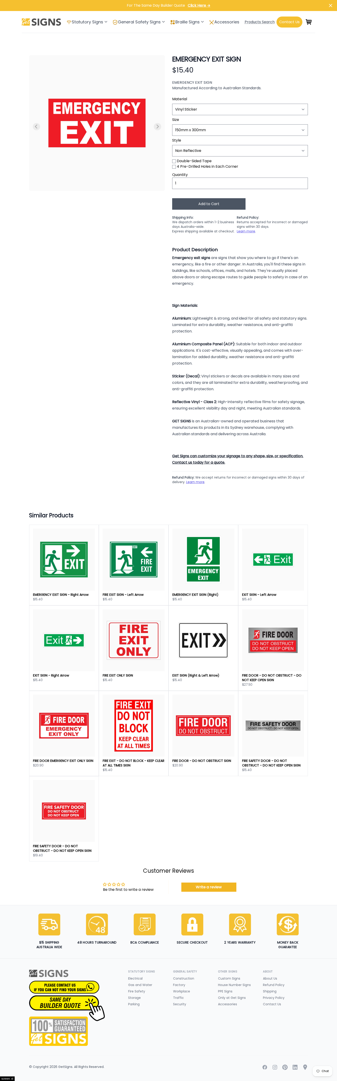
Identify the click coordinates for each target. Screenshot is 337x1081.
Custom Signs (229, 978)
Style (176, 140)
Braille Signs (187, 22)
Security (179, 1004)
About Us (270, 978)
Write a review (209, 887)
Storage (134, 997)
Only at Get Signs (232, 997)
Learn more (246, 231)
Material (179, 99)
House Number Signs (234, 985)
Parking (134, 1004)
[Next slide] (157, 126)
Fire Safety (136, 991)
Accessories (226, 22)
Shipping (269, 991)
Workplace (181, 991)
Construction (183, 978)
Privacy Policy (274, 997)
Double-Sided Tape (194, 161)
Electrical (135, 978)
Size (175, 119)
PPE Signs (225, 991)
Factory (179, 985)
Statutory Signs (87, 22)
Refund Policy (274, 985)
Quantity (180, 174)
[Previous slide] (36, 126)
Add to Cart (208, 203)
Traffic (178, 997)
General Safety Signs (139, 22)
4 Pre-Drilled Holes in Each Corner (207, 166)
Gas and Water (140, 985)
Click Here (199, 5)
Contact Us (272, 1004)
